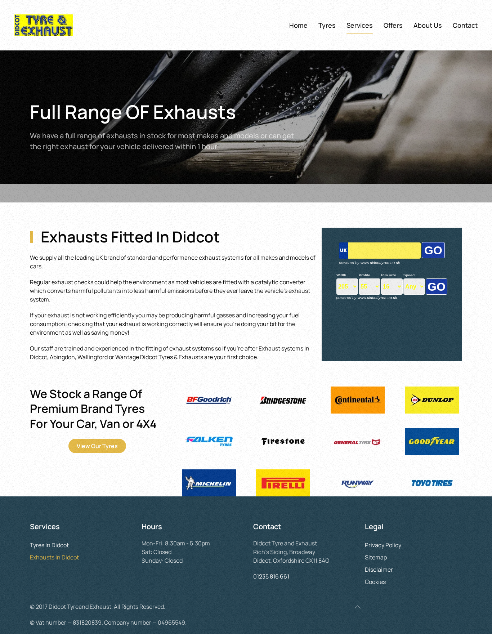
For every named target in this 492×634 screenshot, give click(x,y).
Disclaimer (379, 569)
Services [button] (359, 25)
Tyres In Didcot (49, 545)
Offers (393, 25)
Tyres (327, 25)
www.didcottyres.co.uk (380, 262)
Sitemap (376, 557)
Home (298, 25)
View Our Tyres (97, 446)
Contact (465, 25)
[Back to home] (43, 25)
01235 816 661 (271, 576)
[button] (358, 607)
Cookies (375, 582)
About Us (427, 25)
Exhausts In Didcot (54, 557)
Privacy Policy (383, 545)
